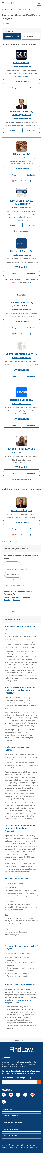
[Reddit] (32, 1095)
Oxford (6, 598)
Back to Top (22, 1040)
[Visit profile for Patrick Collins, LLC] (21, 503)
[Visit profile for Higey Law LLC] (21, 146)
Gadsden (7, 600)
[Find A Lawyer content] (39, 1116)
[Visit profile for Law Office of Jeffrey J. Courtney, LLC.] (21, 295)
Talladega (16, 600)
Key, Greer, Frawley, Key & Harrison (21, 202)
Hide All (13, 612)
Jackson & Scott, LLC (21, 399)
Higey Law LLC (21, 154)
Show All (5, 612)
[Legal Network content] (39, 1136)
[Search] (39, 3)
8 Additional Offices (22, 77)
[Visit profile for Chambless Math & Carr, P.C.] (21, 346)
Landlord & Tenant (12, 580)
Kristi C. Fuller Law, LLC (21, 448)
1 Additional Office (22, 220)
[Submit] (39, 1082)
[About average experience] (30, 181)
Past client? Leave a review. (21, 66)
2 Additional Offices (22, 414)
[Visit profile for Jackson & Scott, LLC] (21, 392)
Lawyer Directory (7, 9)
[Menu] (3, 3)
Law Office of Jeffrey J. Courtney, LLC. (21, 304)
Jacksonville (16, 598)
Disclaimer (22, 1147)
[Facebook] (4, 1095)
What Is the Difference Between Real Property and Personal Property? (20, 690)
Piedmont (26, 598)
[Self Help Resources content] (39, 1122)
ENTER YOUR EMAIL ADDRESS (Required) (16, 1078)
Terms (4, 1147)
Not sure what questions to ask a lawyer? (20, 947)
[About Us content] (39, 1109)
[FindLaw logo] (12, 3)
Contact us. (22, 1066)
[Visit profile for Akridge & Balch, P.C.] (21, 243)
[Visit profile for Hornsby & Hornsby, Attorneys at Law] (21, 104)
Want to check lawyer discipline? (20, 984)
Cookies (32, 1147)
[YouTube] (11, 1095)
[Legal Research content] (39, 1129)
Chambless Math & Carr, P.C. (21, 353)
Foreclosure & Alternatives (15, 569)
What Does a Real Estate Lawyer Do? (20, 627)
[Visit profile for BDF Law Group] (21, 55)
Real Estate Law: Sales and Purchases (17, 748)
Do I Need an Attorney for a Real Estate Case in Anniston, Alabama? (20, 828)
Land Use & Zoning (12, 574)
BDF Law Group (21, 62)
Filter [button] (6, 24)
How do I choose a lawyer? (17, 878)
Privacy (12, 1147)
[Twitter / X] (18, 1095)
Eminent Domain (12, 564)
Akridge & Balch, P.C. (21, 251)
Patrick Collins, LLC (21, 510)
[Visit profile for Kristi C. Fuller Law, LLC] (21, 441)
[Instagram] (25, 1095)
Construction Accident (14, 585)
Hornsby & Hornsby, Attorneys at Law (21, 113)
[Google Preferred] (4, 1102)
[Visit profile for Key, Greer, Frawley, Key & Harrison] (21, 193)
